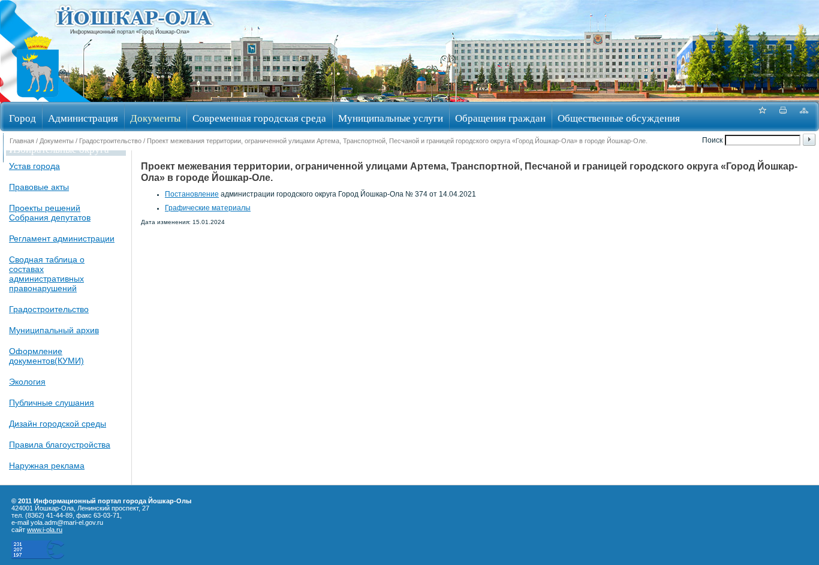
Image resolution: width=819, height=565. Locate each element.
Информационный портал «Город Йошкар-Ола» (129, 32)
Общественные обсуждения (619, 118)
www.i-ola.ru (44, 529)
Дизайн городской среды (57, 423)
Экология (27, 381)
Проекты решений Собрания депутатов (50, 212)
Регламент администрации (62, 238)
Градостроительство (110, 140)
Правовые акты (39, 187)
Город (22, 118)
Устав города (34, 166)
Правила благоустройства (59, 444)
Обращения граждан (500, 118)
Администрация (83, 118)
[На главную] (38, 97)
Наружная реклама (47, 465)
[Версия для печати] (783, 116)
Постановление (192, 194)
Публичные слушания (51, 402)
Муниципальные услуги (390, 118)
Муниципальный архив (54, 330)
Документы (155, 118)
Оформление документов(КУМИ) (46, 355)
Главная (22, 140)
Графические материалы (208, 208)
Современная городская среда (259, 118)
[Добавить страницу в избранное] (762, 116)
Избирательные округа (59, 149)
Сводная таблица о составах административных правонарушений (47, 274)
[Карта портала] (804, 116)
